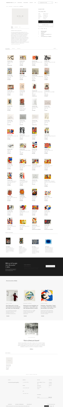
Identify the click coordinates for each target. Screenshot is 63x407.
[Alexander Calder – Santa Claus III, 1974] (35, 116)
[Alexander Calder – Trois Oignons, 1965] (10, 206)
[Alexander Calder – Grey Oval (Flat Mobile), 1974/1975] (23, 221)
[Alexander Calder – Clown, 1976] (35, 130)
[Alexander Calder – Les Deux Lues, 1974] (47, 206)
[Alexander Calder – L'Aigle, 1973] (10, 145)
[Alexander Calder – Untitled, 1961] (23, 102)
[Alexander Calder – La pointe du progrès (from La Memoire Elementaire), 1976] (10, 175)
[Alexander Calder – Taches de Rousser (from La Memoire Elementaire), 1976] (23, 160)
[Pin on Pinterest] (44, 28)
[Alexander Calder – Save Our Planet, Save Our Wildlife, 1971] (47, 86)
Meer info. (49, 36)
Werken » (31, 349)
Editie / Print (45, 13)
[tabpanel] (20, 37)
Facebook (50, 383)
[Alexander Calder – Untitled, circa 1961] (10, 56)
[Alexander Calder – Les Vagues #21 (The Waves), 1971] (23, 206)
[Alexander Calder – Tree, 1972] (10, 102)
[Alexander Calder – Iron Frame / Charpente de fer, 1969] (47, 56)
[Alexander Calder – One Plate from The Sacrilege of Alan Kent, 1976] (35, 71)
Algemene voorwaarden (19, 404)
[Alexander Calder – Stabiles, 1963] (23, 56)
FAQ (37, 383)
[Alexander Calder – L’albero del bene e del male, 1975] (10, 192)
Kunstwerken (26, 2)
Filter (55, 48)
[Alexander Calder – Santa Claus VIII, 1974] (35, 102)
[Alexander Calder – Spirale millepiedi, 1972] (23, 192)
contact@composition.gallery (13, 382)
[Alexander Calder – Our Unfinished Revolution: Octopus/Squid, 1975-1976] (23, 175)
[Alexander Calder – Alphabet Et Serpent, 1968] (47, 192)
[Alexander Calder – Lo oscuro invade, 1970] (10, 86)
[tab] (7, 49)
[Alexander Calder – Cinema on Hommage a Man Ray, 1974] (47, 130)
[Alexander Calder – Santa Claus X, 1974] (35, 175)
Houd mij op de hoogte (45, 21)
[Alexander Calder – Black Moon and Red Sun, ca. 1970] (35, 56)
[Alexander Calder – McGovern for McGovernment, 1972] (10, 130)
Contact (38, 388)
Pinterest (50, 385)
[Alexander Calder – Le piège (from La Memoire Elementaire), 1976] (47, 160)
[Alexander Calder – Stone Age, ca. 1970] (10, 160)
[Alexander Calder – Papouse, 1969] (47, 221)
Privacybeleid (29, 404)
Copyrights (10, 404)
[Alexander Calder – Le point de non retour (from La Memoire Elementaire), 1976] (35, 160)
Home (7, 6)
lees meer (7, 315)
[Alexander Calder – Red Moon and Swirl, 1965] (35, 221)
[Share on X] (42, 28)
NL (55, 2)
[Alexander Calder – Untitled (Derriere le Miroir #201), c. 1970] (35, 86)
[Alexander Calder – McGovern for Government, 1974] (23, 130)
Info (35, 2)
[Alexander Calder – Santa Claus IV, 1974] (23, 116)
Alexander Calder (16, 6)
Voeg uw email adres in (27, 264)
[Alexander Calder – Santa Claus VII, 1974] (47, 102)
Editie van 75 (45, 17)
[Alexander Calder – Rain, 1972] (47, 71)
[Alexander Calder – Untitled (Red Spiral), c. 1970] (47, 145)
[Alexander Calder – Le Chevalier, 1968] (23, 86)
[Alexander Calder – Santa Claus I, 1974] (47, 116)
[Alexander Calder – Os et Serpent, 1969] (10, 71)
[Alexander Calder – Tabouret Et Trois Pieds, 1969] (10, 221)
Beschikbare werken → (45, 24)
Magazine (31, 2)
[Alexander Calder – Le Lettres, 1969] (35, 206)
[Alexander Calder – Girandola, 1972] (35, 192)
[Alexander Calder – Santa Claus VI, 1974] (10, 116)
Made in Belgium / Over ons (41, 382)
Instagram (50, 382)
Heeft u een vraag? (43, 31)
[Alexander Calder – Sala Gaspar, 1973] (35, 145)
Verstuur (50, 397)
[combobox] (45, 2)
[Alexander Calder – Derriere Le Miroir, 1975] (23, 71)
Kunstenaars (20, 2)
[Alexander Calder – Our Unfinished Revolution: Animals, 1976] (23, 145)
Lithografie (44, 15)
